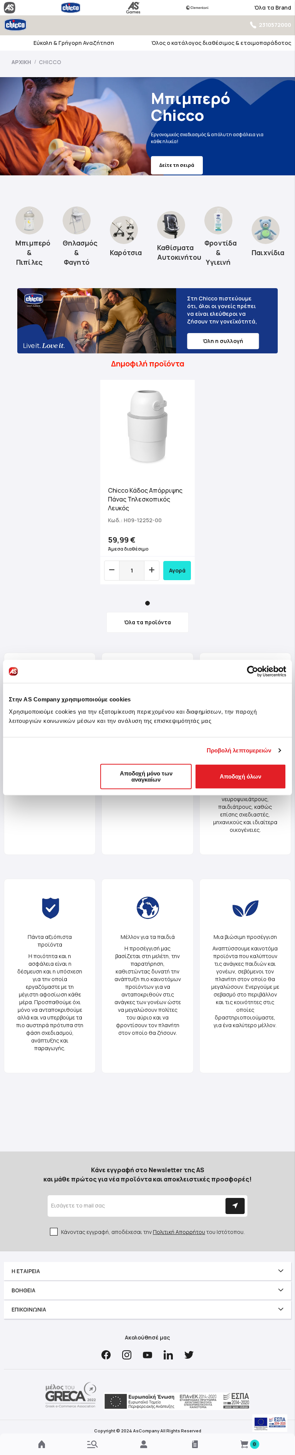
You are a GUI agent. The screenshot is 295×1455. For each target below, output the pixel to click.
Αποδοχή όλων (240, 776)
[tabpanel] (147, 482)
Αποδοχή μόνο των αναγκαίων (146, 776)
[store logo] (15, 24)
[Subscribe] (235, 1206)
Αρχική (22, 62)
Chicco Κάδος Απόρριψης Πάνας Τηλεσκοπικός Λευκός (145, 499)
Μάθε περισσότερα (183, 161)
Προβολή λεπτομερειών (239, 750)
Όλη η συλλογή (223, 341)
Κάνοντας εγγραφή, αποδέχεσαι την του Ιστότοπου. (153, 1232)
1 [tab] (147, 603)
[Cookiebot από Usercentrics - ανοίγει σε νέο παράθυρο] (252, 671)
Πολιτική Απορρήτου (179, 1232)
